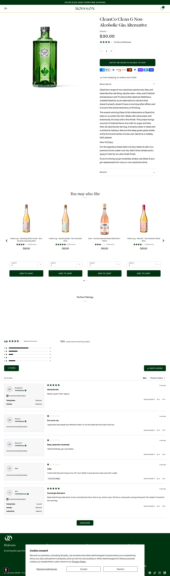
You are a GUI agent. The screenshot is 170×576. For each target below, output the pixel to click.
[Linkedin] (164, 573)
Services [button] (133, 545)
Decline (120, 569)
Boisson (10, 572)
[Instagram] (159, 573)
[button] (127, 42)
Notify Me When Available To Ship (127, 62)
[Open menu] (8, 9)
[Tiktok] (155, 573)
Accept (83, 569)
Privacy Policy (79, 561)
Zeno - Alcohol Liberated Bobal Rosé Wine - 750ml (104, 239)
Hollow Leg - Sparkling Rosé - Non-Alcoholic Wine (65, 239)
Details (103, 172)
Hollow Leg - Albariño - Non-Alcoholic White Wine (143, 239)
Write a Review (157, 369)
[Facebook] (150, 573)
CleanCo (103, 31)
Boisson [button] (10, 545)
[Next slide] (163, 240)
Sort (145, 378)
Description (105, 84)
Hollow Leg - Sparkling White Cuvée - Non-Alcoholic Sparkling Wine (26, 239)
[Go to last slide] (6, 240)
